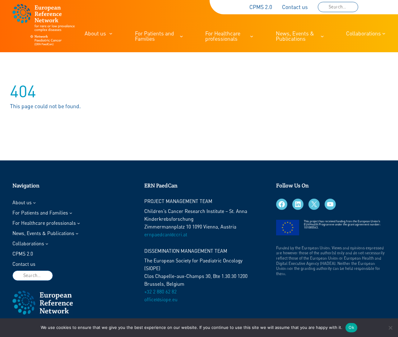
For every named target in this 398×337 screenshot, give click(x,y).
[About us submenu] (111, 33)
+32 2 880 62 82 (160, 292)
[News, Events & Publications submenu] (322, 36)
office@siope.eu (161, 299)
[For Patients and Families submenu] (181, 36)
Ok (351, 327)
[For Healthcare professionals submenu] (251, 36)
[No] (390, 328)
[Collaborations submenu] (384, 33)
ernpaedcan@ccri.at (165, 235)
